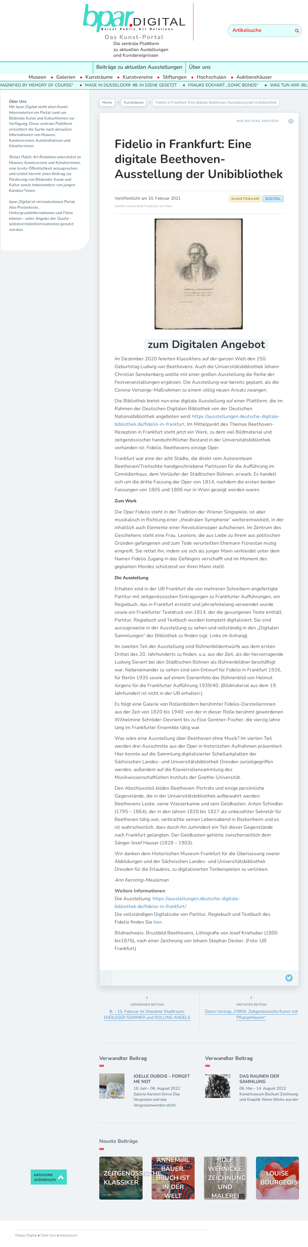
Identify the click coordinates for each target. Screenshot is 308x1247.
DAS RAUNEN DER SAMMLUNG (259, 1079)
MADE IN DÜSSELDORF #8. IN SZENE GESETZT (110, 85)
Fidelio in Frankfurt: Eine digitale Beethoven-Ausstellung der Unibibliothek (199, 159)
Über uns (200, 67)
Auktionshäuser (254, 77)
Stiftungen (175, 77)
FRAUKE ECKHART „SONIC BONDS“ (202, 85)
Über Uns (48, 1235)
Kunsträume (99, 77)
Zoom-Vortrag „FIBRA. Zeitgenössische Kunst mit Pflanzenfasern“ (251, 1014)
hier (157, 922)
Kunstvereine (138, 77)
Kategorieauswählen (45, 1177)
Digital (273, 198)
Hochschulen (211, 77)
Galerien (65, 77)
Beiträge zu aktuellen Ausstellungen (139, 67)
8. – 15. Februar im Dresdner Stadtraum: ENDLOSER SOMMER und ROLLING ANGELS (147, 1014)
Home (107, 102)
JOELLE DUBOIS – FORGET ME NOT (162, 1079)
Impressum (68, 1235)
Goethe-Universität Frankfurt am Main (143, 206)
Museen (37, 77)
